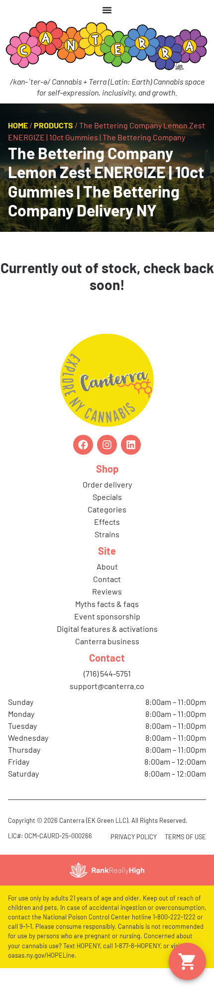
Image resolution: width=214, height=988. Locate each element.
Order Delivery (107, 484)
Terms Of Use (185, 837)
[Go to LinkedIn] (131, 445)
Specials (107, 496)
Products (53, 125)
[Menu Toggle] (107, 10)
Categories (107, 509)
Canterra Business (107, 641)
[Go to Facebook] (83, 445)
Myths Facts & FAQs (107, 603)
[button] (187, 961)
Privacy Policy (133, 837)
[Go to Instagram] (107, 445)
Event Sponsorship (107, 616)
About (107, 566)
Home (18, 125)
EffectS (107, 521)
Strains (107, 534)
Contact (107, 579)
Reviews (107, 591)
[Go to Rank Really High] (107, 870)
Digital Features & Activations (107, 628)
